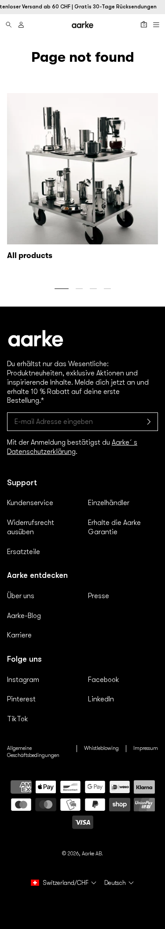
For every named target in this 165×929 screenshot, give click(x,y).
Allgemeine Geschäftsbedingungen (33, 751)
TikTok (17, 719)
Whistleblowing (101, 748)
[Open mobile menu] (156, 24)
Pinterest (21, 699)
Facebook (103, 680)
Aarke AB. (92, 853)
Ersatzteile (23, 552)
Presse (98, 596)
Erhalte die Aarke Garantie (114, 527)
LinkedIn (101, 699)
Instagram (23, 680)
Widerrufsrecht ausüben (30, 527)
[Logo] (82, 24)
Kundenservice (30, 503)
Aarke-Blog (24, 616)
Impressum (145, 748)
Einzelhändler (108, 503)
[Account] (21, 24)
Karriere (19, 635)
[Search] (9, 24)
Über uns (20, 596)
